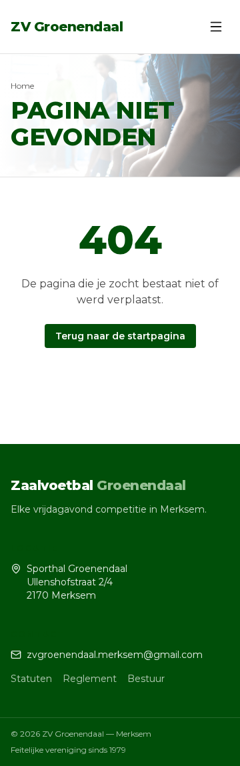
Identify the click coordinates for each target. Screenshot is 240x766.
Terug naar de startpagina (120, 336)
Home (22, 86)
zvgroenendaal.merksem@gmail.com (115, 655)
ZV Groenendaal (67, 27)
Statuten (31, 679)
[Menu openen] (216, 26)
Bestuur (146, 679)
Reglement (90, 679)
